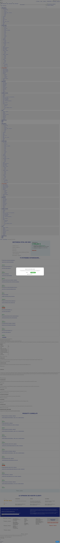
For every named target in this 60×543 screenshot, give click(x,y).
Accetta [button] (33, 272)
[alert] (30, 271)
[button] (30, 274)
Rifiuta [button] (27, 272)
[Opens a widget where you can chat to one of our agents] (57, 542)
